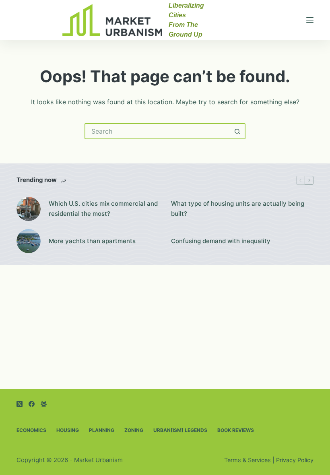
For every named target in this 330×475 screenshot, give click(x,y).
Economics (31, 430)
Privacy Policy (295, 459)
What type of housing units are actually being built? (237, 208)
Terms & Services (247, 459)
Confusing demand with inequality (220, 241)
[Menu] (310, 20)
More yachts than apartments (92, 241)
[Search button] (237, 131)
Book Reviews (235, 430)
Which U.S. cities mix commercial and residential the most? (103, 208)
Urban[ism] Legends (180, 430)
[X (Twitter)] (19, 404)
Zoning (133, 430)
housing (67, 430)
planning (101, 430)
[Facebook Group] (44, 404)
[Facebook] (32, 404)
